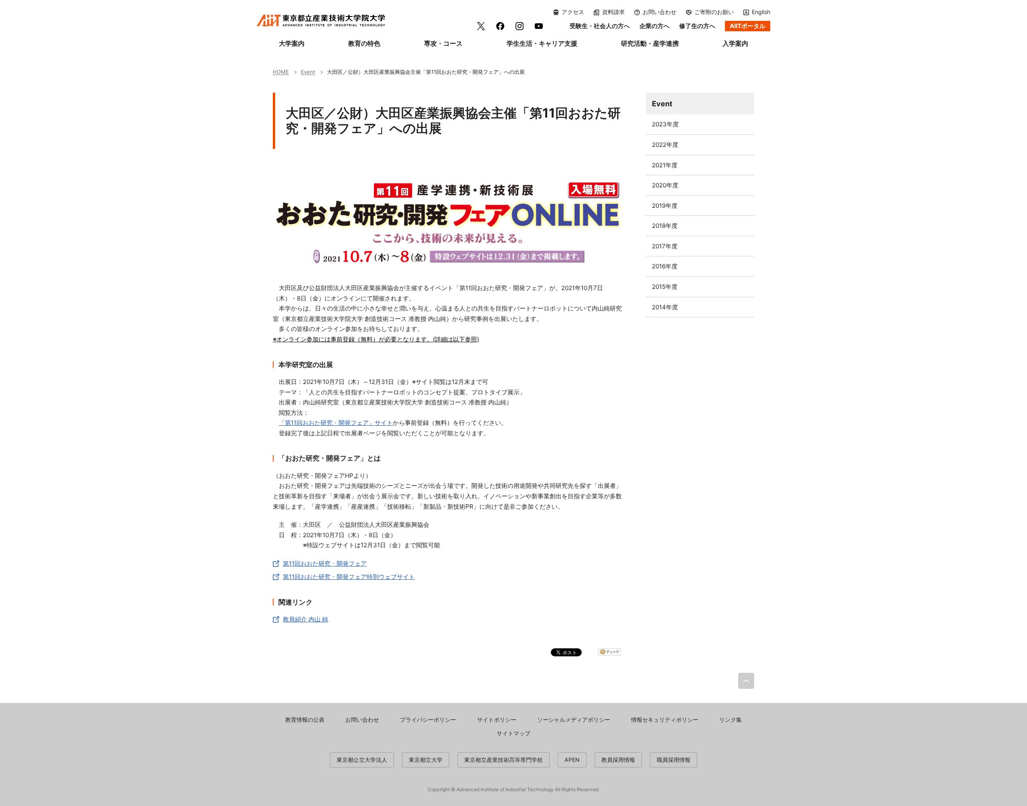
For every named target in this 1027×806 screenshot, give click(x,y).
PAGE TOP (746, 681)
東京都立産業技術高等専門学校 (503, 759)
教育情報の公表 (305, 719)
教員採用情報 (618, 759)
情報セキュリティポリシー (664, 719)
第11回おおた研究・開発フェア (325, 563)
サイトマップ (513, 733)
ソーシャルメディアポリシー (573, 719)
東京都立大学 (425, 759)
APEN (572, 759)
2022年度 (665, 144)
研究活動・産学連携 (650, 43)
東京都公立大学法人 (362, 759)
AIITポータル (747, 26)
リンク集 (730, 719)
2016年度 (665, 266)
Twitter (481, 26)
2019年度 (665, 205)
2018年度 (665, 225)
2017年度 (665, 246)
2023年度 (665, 124)
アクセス (573, 12)
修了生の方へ (697, 26)
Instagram (519, 26)
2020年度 (665, 185)
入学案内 (735, 43)
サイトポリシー (496, 719)
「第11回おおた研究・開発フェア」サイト (336, 422)
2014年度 (665, 307)
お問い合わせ (659, 12)
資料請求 (613, 12)
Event (662, 103)
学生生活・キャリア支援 (542, 43)
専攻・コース (443, 43)
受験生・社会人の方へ (600, 26)
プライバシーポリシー (428, 719)
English (761, 11)
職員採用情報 (673, 759)
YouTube (539, 26)
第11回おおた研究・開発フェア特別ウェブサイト (349, 577)
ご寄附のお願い (714, 12)
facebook (500, 26)
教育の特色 (364, 43)
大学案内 (291, 43)
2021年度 (665, 165)
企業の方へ (654, 26)
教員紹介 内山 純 (305, 619)
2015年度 (665, 286)
